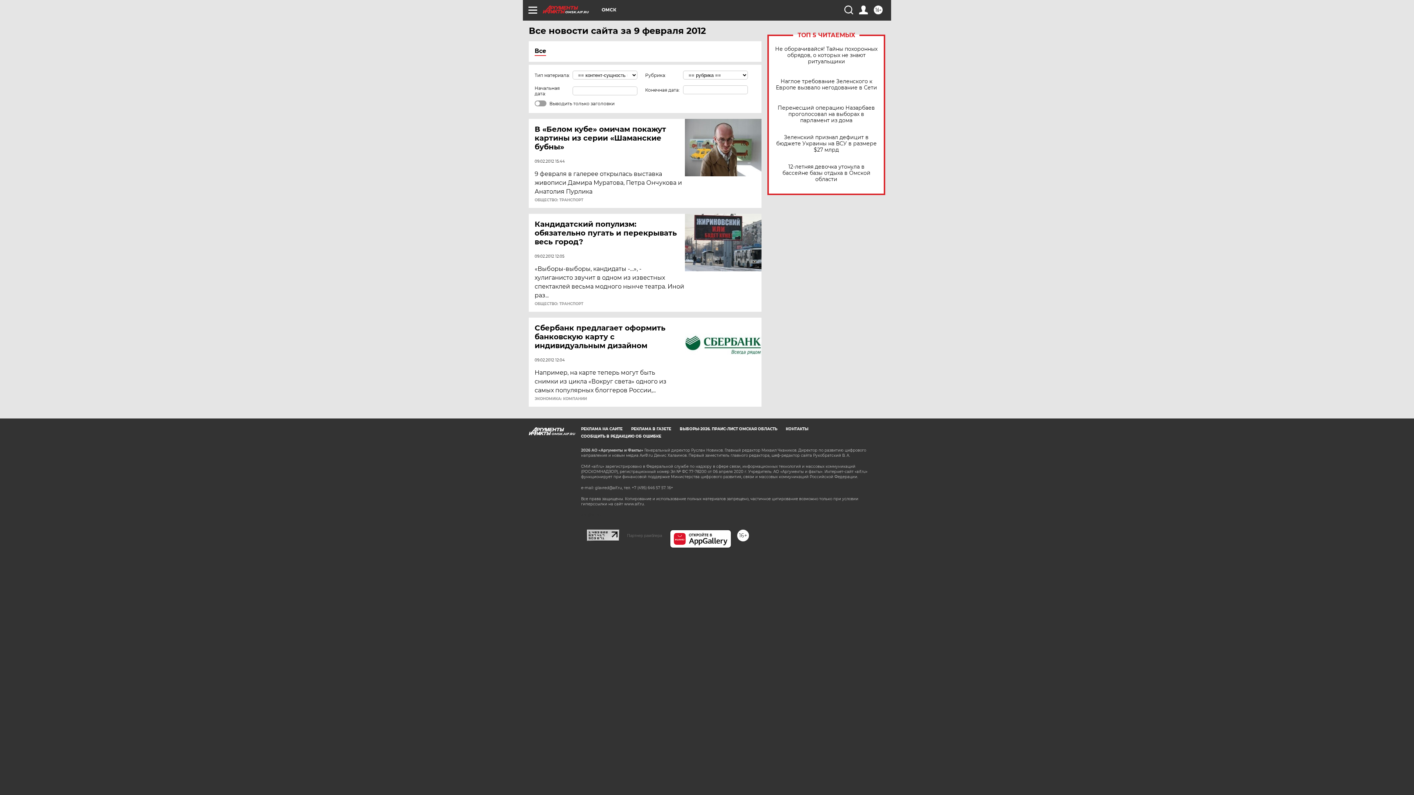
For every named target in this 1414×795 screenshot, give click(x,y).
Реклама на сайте (602, 429)
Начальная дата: (547, 90)
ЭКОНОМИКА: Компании (561, 399)
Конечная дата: (662, 90)
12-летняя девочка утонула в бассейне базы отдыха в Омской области (826, 173)
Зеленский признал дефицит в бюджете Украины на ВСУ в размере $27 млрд (826, 143)
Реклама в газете (651, 429)
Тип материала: (552, 75)
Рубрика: (655, 75)
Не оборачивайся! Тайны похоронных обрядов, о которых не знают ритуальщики (826, 55)
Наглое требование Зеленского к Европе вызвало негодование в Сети (826, 84)
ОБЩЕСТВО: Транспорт (559, 200)
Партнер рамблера (644, 535)
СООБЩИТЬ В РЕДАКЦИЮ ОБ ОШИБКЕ (621, 436)
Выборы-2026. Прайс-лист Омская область (728, 429)
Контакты (797, 429)
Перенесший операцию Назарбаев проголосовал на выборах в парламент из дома (826, 114)
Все (540, 50)
